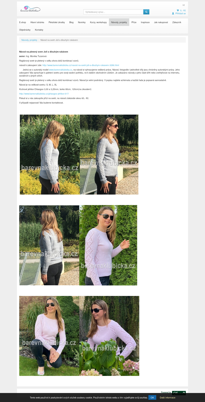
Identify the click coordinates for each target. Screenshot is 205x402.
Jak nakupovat (161, 22)
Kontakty (39, 29)
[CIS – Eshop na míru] (173, 392)
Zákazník (176, 22)
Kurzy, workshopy (98, 22)
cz (184, 4)
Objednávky (24, 29)
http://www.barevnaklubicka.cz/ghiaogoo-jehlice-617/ (44, 93)
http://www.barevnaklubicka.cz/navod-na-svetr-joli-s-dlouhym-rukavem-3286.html (80, 65)
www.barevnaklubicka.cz (60, 69)
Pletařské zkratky (57, 22)
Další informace (167, 397)
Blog (71, 22)
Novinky (82, 22)
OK (152, 397)
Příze (133, 22)
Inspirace (145, 22)
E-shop (22, 22)
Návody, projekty (119, 22)
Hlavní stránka (37, 22)
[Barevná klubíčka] (30, 8)
